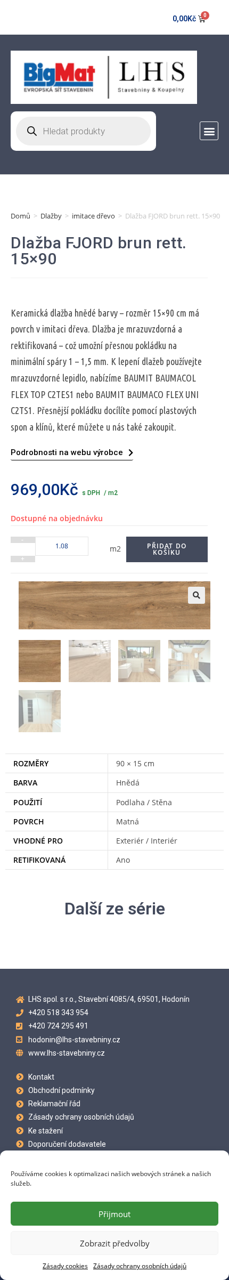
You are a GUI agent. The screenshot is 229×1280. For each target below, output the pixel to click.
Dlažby (51, 216)
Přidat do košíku (166, 549)
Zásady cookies (65, 1265)
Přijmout (114, 1214)
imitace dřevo (93, 216)
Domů (20, 216)
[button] (209, 130)
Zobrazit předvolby (115, 1243)
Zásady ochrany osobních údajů (139, 1265)
